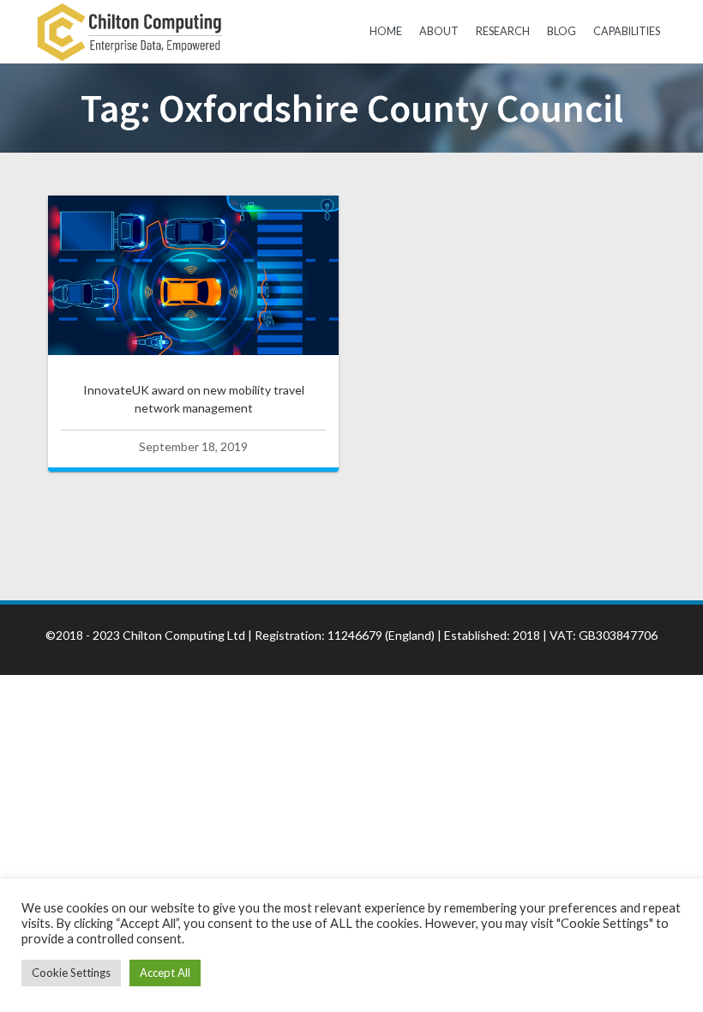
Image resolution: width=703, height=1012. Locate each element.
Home (386, 31)
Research (503, 31)
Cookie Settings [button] (71, 972)
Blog (561, 31)
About (439, 31)
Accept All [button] (165, 972)
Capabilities (626, 31)
